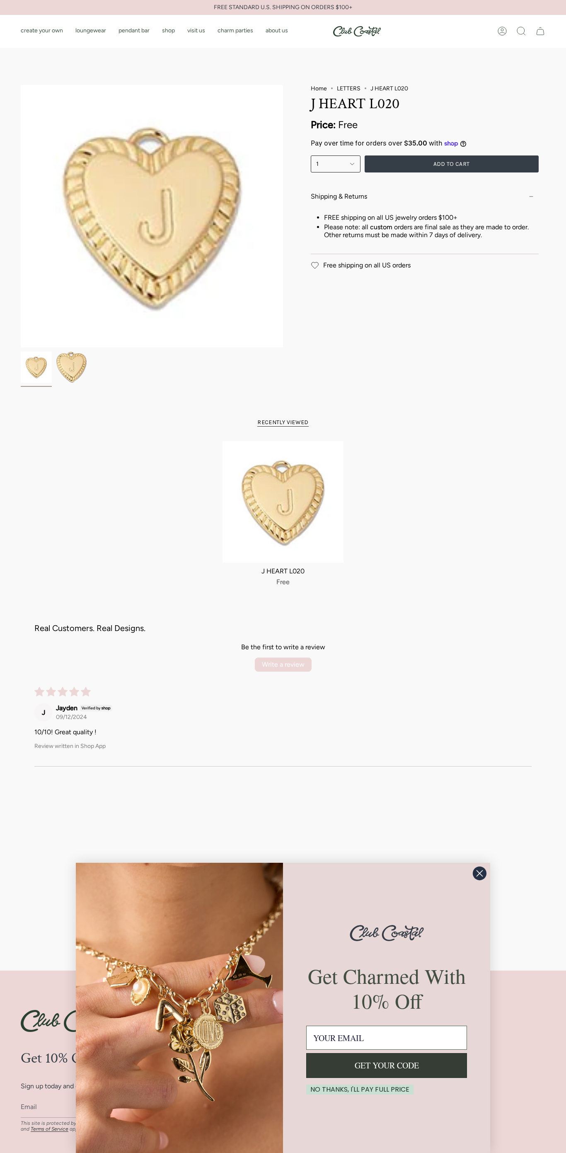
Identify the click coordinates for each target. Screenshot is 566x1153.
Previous (20, 216)
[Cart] (540, 31)
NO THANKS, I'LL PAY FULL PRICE (359, 1089)
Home (319, 88)
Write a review (283, 664)
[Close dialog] (479, 873)
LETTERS (348, 88)
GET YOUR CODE (387, 1065)
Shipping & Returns (339, 196)
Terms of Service (49, 1129)
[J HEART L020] (283, 502)
